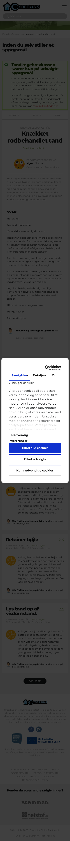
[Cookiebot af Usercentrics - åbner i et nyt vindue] (47, 367)
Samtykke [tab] (19, 375)
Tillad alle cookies (35, 448)
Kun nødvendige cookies (35, 470)
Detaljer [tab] (39, 375)
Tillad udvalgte (35, 459)
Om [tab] (54, 375)
